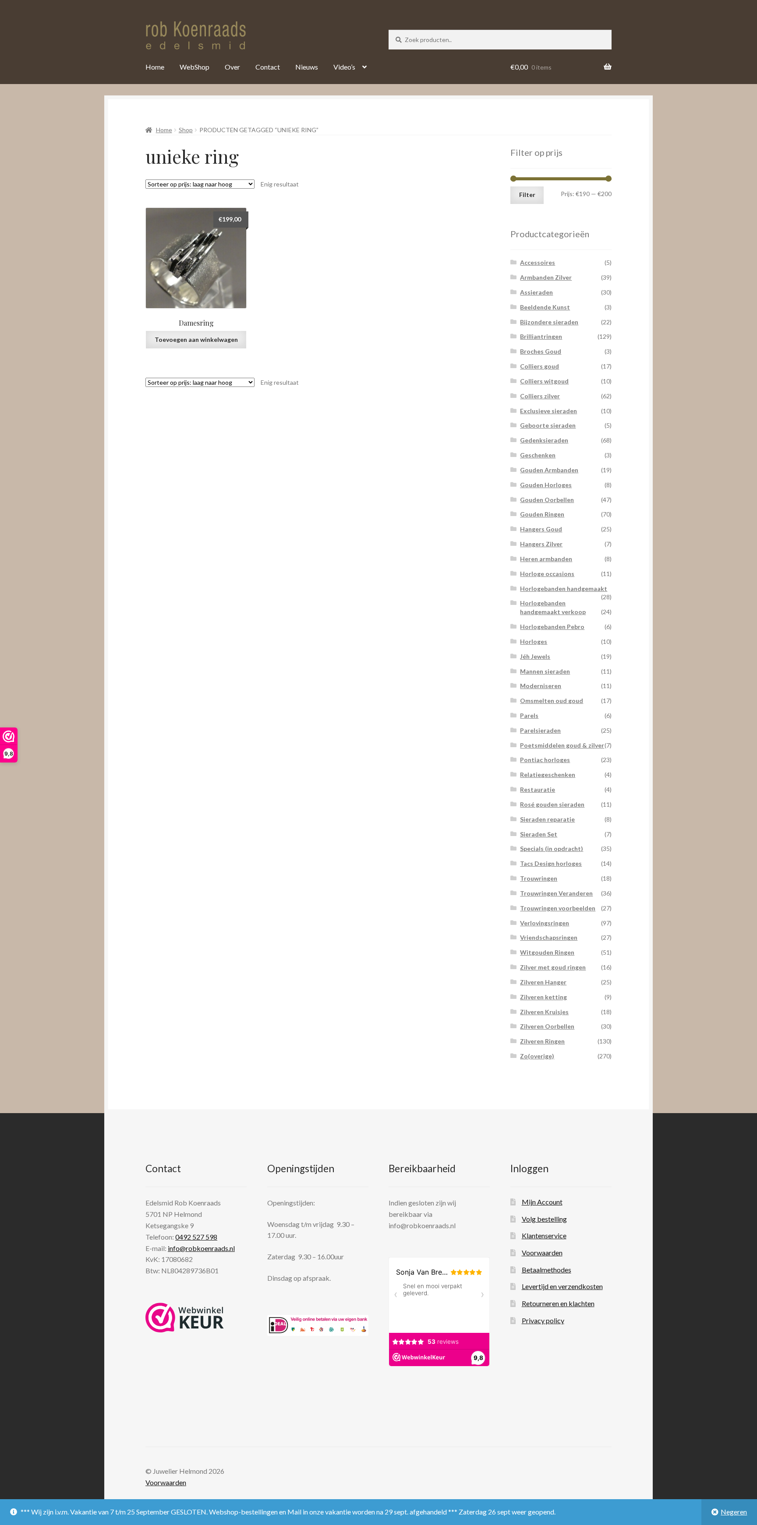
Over (232, 67)
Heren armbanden (546, 558)
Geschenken (537, 455)
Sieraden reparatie (547, 819)
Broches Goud (540, 351)
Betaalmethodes (546, 1269)
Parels (529, 715)
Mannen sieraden (545, 671)
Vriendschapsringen (548, 937)
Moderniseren (540, 685)
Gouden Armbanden (549, 470)
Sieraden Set (538, 834)
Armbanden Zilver (546, 277)
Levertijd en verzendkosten (562, 1286)
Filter (527, 194)
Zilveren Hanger (543, 982)
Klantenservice (544, 1235)
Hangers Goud (541, 529)
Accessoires (537, 262)
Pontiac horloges (545, 759)
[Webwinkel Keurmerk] (184, 1317)
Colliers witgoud (544, 381)
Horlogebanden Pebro (552, 626)
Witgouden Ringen (547, 952)
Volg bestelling (544, 1219)
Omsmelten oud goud (551, 700)
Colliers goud (539, 366)
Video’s (344, 67)
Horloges (533, 641)
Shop (186, 130)
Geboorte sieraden (548, 425)
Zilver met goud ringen (553, 967)
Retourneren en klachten (558, 1303)
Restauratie (537, 789)
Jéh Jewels (535, 656)
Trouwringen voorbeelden (557, 908)
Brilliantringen (541, 336)
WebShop (194, 67)
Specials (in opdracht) (551, 848)
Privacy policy (543, 1320)
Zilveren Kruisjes (544, 1011)
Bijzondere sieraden (549, 322)
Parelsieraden (540, 730)
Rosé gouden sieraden (552, 804)
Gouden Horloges (546, 484)
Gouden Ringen (542, 514)
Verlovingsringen (544, 923)
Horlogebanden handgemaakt (563, 588)
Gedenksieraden (544, 440)
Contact (267, 67)
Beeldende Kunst (545, 307)
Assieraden (536, 292)
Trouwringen (538, 878)
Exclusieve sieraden (548, 411)
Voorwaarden (542, 1252)
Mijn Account (542, 1202)
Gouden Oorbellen (547, 499)
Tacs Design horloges (551, 863)
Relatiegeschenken (547, 774)
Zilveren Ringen (542, 1041)
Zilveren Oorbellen (547, 1026)
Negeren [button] (734, 1511)
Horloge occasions (547, 573)
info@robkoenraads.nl (201, 1248)
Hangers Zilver (541, 544)
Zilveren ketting (543, 997)
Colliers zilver (540, 396)
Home (154, 67)
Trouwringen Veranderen (556, 893)
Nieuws (306, 67)
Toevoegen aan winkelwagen (196, 339)
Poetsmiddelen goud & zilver (562, 745)
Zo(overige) (537, 1056)
